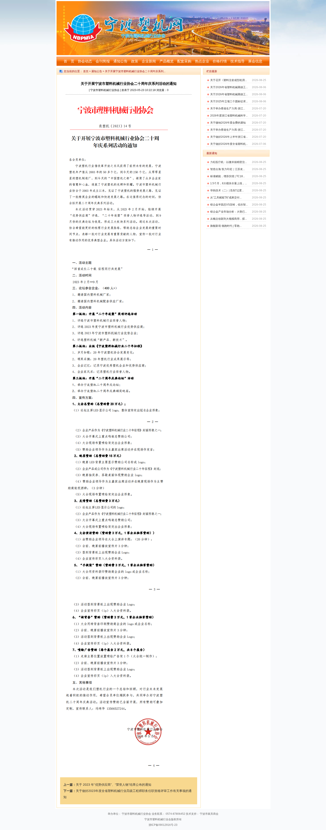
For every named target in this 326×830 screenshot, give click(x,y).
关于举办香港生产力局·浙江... (227, 108)
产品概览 (166, 61)
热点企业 (202, 61)
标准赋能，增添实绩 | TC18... (227, 176)
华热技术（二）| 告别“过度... (227, 190)
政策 (134, 61)
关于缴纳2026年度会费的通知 (228, 122)
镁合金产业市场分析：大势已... (228, 211)
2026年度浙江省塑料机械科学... (229, 115)
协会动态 (85, 61)
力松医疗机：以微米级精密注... (228, 162)
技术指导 (237, 61)
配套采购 (184, 61)
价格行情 (220, 61)
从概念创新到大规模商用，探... (228, 218)
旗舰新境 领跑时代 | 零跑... (226, 225)
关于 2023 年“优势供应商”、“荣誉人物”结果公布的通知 (113, 784)
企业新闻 (149, 61)
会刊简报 (103, 61)
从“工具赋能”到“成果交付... (226, 197)
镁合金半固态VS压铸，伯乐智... (229, 204)
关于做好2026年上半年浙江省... (229, 136)
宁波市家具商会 (209, 813)
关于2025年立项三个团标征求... (229, 101)
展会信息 (255, 61)
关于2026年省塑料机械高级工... (229, 87)
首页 (85, 71)
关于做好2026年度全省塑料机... (229, 143)
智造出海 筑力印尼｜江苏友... (227, 169)
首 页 (69, 61)
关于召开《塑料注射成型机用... (228, 80)
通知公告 (120, 61)
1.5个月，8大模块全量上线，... (228, 183)
